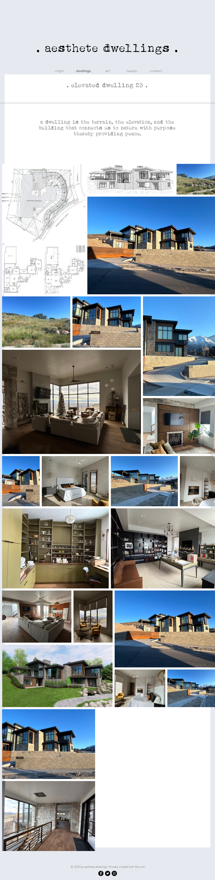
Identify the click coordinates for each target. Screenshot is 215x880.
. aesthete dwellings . (107, 47)
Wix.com (140, 867)
